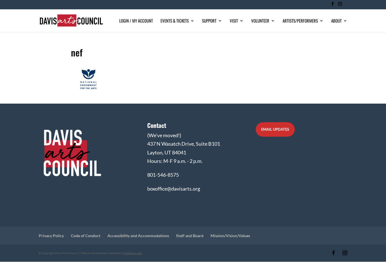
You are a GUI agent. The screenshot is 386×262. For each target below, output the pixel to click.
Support (209, 21)
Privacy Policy (51, 235)
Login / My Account (136, 21)
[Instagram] (340, 5)
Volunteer (260, 21)
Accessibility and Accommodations (138, 235)
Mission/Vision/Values (230, 235)
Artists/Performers (300, 21)
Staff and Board (189, 235)
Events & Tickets (175, 21)
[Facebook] (332, 5)
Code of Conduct (85, 235)
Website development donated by (111, 253)
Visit (234, 21)
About (336, 21)
